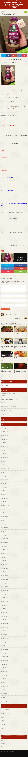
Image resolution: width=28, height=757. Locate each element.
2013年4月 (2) (4, 693)
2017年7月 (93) (4, 524)
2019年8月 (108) (4, 431)
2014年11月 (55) (4, 642)
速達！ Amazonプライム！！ (9, 399)
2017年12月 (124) (5, 505)
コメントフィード (5, 745)
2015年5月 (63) (4, 619)
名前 (2, 293)
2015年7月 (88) (4, 612)
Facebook (4, 170)
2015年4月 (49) (4, 623)
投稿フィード (4, 743)
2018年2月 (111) (4, 498)
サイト (2, 303)
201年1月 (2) (4, 701)
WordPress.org (4, 746)
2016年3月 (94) (4, 583)
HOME (2, 751)
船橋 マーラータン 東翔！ (9, 406)
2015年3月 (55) (4, 627)
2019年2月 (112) (4, 453)
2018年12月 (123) (5, 461)
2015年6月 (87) (4, 616)
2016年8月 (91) (4, 564)
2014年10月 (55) (4, 645)
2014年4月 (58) (4, 667)
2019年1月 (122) (4, 457)
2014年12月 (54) (4, 638)
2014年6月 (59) (4, 660)
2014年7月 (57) (4, 656)
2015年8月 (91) (4, 608)
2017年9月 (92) (4, 516)
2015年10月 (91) (4, 601)
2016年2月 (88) (4, 586)
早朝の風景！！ (6, 410)
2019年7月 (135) (4, 435)
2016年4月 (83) (4, 579)
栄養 (3, 724)
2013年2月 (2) (4, 697)
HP (2, 150)
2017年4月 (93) (4, 535)
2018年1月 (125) (4, 501)
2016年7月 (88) (4, 568)
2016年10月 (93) (4, 557)
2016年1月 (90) (4, 590)
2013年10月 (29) (4, 690)
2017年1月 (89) (4, 546)
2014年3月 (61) (4, 671)
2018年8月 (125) (4, 476)
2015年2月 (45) (4, 631)
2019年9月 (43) (4, 428)
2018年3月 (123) (4, 494)
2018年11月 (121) (5, 465)
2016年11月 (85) (4, 553)
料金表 (3, 163)
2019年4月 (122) (4, 446)
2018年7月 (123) (4, 479)
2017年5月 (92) (4, 531)
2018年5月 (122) (4, 487)
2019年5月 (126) (4, 442)
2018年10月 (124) (5, 468)
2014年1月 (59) (4, 678)
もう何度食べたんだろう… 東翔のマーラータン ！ (12, 394)
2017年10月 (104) (5, 512)
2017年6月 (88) (4, 527)
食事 (2, 251)
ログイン (3, 742)
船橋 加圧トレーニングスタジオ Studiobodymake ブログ (14, 4)
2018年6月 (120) (4, 483)
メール (2, 298)
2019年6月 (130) (4, 439)
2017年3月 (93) (4, 538)
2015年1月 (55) (4, 634)
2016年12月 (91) (4, 549)
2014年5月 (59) (4, 664)
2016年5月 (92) (4, 575)
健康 (3, 717)
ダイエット (5, 709)
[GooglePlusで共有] (14, 55)
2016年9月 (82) (4, 560)
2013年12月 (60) (4, 682)
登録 (2, 740)
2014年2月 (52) (4, 675)
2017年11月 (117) (5, 509)
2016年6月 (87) (4, 572)
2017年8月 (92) (4, 520)
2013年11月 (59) (4, 686)
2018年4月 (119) (4, 490)
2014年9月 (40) (4, 649)
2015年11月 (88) (4, 597)
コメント (3, 283)
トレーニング (5, 713)
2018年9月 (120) (4, 472)
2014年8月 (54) (4, 653)
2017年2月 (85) (4, 542)
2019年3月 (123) (4, 450)
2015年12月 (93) (4, 594)
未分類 (4, 720)
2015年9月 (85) (4, 605)
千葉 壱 (4, 414)
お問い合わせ (4, 157)
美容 (3, 728)
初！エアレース (6, 402)
